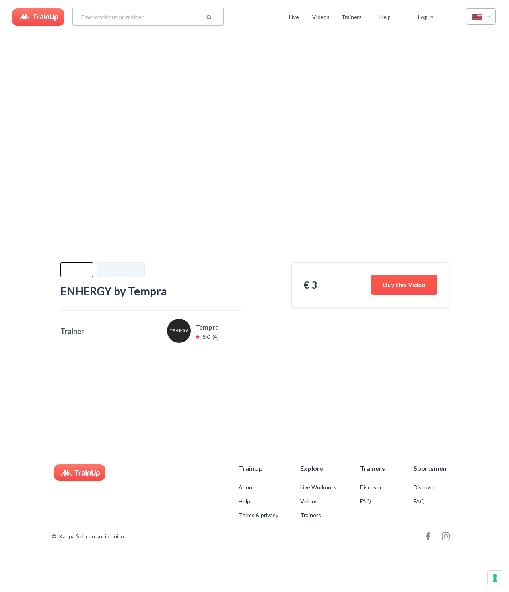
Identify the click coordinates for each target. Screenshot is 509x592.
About (246, 487)
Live (294, 17)
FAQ (365, 501)
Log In (425, 17)
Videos (321, 17)
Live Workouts (318, 487)
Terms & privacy (258, 515)
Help (385, 17)
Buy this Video (404, 284)
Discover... (373, 487)
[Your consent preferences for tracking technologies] (495, 578)
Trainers (351, 17)
